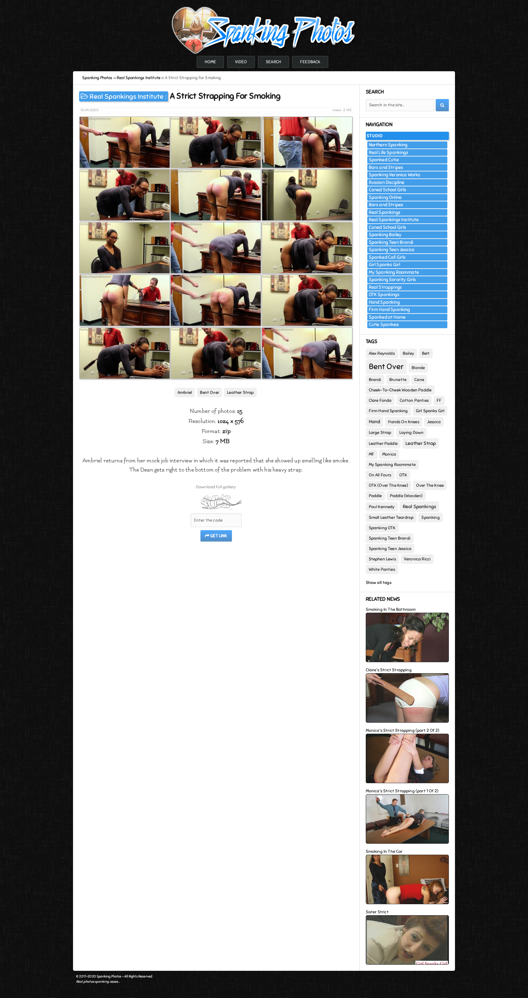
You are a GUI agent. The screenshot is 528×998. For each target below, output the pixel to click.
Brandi (375, 379)
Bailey (408, 353)
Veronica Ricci (417, 559)
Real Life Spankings (388, 152)
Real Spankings (384, 212)
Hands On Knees (403, 421)
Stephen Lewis (382, 559)
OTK (403, 475)
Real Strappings (385, 287)
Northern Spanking (388, 145)
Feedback (310, 61)
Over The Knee (430, 485)
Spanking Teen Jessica (392, 249)
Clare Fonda (380, 400)
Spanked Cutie (384, 160)
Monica (389, 454)
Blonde (418, 367)
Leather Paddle (383, 443)
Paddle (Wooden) (406, 495)
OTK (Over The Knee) (388, 485)
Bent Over (209, 392)
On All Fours (380, 475)
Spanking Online (385, 197)
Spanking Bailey (385, 234)
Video (241, 61)
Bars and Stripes (386, 167)
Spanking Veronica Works (394, 175)
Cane (419, 379)
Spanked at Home (387, 317)
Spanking (430, 517)
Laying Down (411, 432)
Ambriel (185, 392)
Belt (426, 353)
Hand (374, 422)
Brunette (397, 379)
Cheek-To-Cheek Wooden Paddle (400, 390)
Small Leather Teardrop (391, 517)
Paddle (375, 495)
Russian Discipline (387, 182)
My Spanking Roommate (394, 272)
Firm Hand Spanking (389, 309)
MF (371, 454)
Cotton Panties (414, 400)
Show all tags (378, 582)
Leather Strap (240, 392)
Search (273, 61)
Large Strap (380, 432)
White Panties (382, 569)
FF (439, 400)
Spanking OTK (382, 527)
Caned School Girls (387, 190)
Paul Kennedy (382, 506)
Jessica (434, 421)
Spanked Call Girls (387, 257)
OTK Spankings (384, 294)
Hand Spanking (384, 302)
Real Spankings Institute (126, 96)
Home (210, 61)
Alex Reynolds (382, 353)
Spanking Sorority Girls (392, 279)
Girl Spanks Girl (384, 264)
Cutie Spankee (384, 324)
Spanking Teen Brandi (391, 242)
